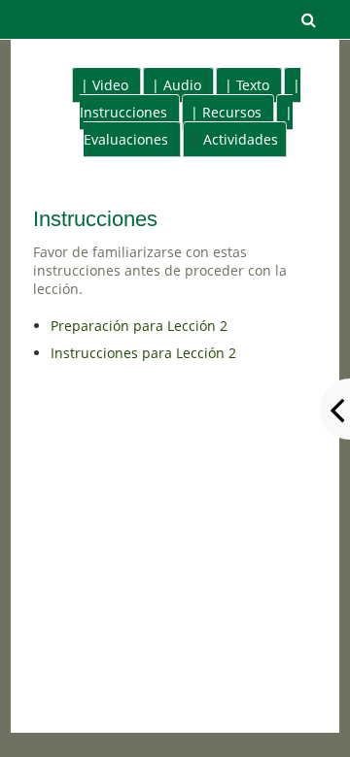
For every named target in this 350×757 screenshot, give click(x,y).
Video (110, 85)
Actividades (240, 139)
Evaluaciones (126, 139)
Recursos (232, 112)
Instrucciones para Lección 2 (143, 353)
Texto (252, 85)
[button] (308, 19)
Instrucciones (123, 112)
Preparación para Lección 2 (139, 325)
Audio (182, 85)
